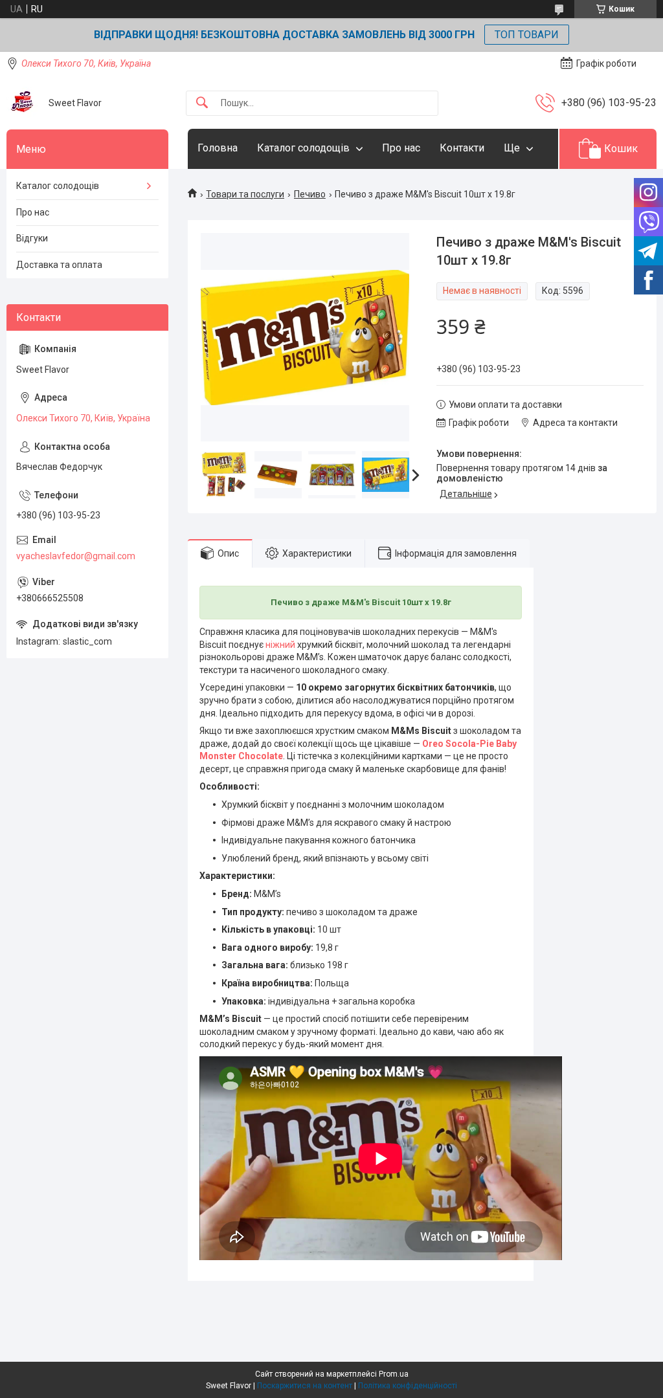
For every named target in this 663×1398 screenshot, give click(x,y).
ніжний (280, 644)
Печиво (310, 194)
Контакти (462, 148)
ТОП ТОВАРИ (527, 34)
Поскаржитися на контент (304, 1385)
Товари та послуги (245, 194)
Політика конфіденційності (407, 1385)
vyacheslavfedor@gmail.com (75, 556)
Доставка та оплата (59, 265)
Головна (217, 148)
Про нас (401, 148)
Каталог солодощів (303, 148)
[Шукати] (202, 103)
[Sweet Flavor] (22, 103)
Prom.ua (394, 1374)
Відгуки (32, 238)
